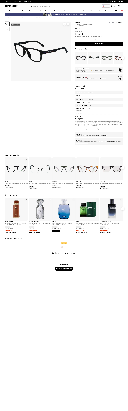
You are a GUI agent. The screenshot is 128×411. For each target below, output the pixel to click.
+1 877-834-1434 (102, 141)
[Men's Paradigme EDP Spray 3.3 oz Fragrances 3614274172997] (97, 199)
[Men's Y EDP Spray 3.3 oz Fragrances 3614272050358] (121, 199)
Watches (31, 10)
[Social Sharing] (64, 24)
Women (24, 10)
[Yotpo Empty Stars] (112, 22)
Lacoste (16, 17)
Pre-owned (108, 10)
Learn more (83, 71)
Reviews (8, 238)
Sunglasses (57, 10)
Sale (122, 10)
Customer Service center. (82, 142)
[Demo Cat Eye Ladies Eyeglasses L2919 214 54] (97, 159)
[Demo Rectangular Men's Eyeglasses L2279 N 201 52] (49, 159)
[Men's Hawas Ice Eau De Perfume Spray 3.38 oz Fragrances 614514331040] (73, 199)
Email (108, 141)
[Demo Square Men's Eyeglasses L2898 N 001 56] (121, 159)
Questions (17, 238)
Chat (112, 141)
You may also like (81, 49)
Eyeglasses (67, 10)
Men (17, 10)
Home (6, 17)
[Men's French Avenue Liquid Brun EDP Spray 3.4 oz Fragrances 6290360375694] (25, 199)
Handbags (48, 10)
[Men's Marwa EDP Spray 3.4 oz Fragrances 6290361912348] (49, 199)
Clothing (92, 10)
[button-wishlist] (119, 6)
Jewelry (40, 10)
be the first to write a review (64, 268)
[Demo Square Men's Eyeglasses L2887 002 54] (68, 24)
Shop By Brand (8, 10)
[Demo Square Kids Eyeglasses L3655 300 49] (73, 159)
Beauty (85, 10)
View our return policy (101, 135)
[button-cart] (122, 6)
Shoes (100, 10)
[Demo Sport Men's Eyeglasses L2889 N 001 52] (25, 159)
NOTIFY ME (99, 44)
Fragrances (77, 10)
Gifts (116, 10)
